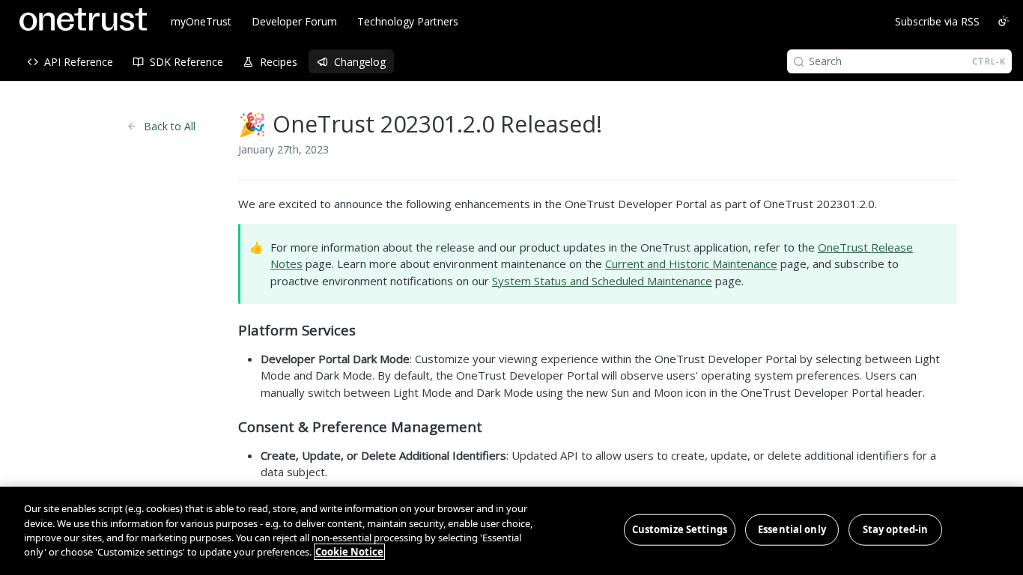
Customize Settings (679, 529)
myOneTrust (201, 21)
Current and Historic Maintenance (691, 263)
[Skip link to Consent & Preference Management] (228, 427)
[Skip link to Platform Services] (228, 330)
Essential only (792, 529)
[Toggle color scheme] (1004, 21)
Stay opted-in (896, 529)
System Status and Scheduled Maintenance (602, 280)
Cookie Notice (349, 552)
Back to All (169, 126)
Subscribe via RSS (937, 21)
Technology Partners (407, 21)
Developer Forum (294, 21)
